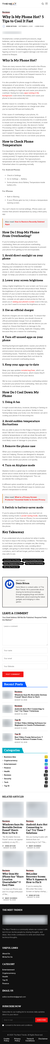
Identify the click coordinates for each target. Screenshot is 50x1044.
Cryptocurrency (25, 760)
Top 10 (25, 786)
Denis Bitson (11, 26)
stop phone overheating (34, 563)
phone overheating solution (33, 560)
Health (25, 771)
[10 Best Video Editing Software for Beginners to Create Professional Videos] (7, 723)
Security (25, 779)
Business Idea (25, 757)
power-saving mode (30, 516)
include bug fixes (28, 370)
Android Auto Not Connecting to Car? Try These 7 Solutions (29, 710)
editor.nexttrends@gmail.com (14, 997)
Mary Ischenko (35, 846)
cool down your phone (12, 560)
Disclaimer (43, 1039)
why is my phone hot (11, 567)
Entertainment (25, 764)
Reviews (25, 775)
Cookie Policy (6, 1040)
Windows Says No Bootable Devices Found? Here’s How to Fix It (31, 696)
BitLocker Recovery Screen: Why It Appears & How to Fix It (36, 878)
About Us (6, 954)
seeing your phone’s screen (24, 302)
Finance (25, 768)
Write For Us (7, 957)
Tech (25, 782)
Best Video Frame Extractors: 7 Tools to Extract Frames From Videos (29, 739)
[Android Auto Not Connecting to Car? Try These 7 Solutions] (7, 709)
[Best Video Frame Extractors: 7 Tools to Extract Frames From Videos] (7, 737)
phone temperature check (13, 563)
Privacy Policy (17, 1040)
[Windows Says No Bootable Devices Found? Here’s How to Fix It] (7, 695)
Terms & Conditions (30, 1040)
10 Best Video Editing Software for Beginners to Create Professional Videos (30, 725)
